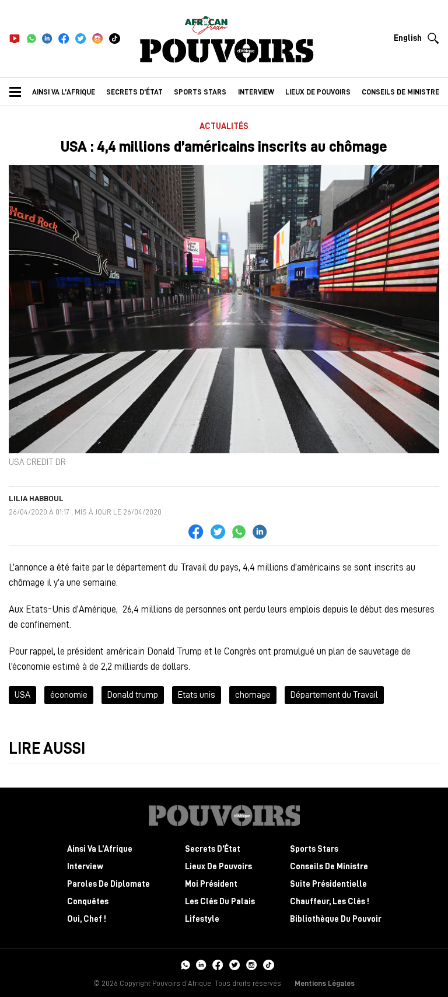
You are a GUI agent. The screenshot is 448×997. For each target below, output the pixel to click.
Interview (256, 92)
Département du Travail (334, 694)
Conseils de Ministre (329, 866)
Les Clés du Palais (220, 901)
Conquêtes (87, 901)
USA (22, 694)
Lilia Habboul (36, 498)
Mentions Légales (325, 983)
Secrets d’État (134, 92)
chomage (253, 694)
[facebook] (63, 38)
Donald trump (132, 694)
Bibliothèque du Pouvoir (336, 919)
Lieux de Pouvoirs (218, 866)
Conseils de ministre (400, 92)
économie (69, 694)
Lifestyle (202, 919)
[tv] (14, 39)
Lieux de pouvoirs (318, 92)
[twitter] (80, 38)
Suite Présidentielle (328, 884)
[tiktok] (114, 38)
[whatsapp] (31, 38)
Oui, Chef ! (86, 919)
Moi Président (211, 884)
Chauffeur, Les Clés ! (329, 901)
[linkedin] (47, 38)
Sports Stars (200, 92)
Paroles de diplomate (108, 884)
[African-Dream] (206, 23)
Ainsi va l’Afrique (63, 92)
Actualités (224, 126)
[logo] (226, 51)
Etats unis (196, 694)
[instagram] (97, 38)
